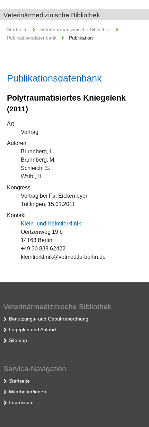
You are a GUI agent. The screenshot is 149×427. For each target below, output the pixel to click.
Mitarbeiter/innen (27, 391)
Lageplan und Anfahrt (32, 329)
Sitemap (18, 340)
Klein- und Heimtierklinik (51, 224)
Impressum (21, 402)
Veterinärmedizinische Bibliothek (51, 15)
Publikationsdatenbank (31, 38)
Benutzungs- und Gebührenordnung (48, 319)
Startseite (17, 29)
